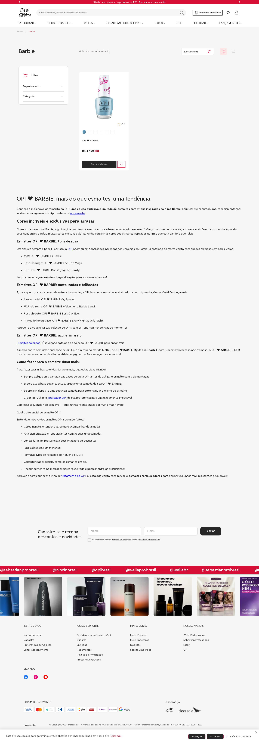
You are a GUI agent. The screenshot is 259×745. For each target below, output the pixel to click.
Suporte (81, 640)
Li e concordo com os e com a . (126, 540)
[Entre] (208, 12)
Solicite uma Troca (140, 650)
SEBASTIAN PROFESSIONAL (123, 23)
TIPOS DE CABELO (58, 23)
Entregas (82, 645)
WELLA (88, 23)
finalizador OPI (57, 398)
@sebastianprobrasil (216, 570)
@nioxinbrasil (60, 570)
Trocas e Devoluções (89, 660)
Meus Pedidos (138, 635)
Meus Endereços (139, 640)
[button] (238, 736)
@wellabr (174, 570)
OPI (179, 23)
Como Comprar (33, 635)
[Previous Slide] (19, 2)
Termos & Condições (121, 540)
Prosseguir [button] (197, 736)
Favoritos (135, 645)
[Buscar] (182, 12)
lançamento (77, 213)
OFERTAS (200, 23)
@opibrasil (96, 570)
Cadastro (29, 640)
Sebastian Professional (196, 640)
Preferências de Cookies (37, 645)
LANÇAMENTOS (229, 23)
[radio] (223, 51)
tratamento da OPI (73, 476)
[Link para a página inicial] (20, 31)
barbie (32, 32)
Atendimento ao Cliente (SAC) (94, 635)
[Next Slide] (240, 2)
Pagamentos (84, 650)
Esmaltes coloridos (28, 343)
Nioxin (186, 645)
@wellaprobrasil (136, 570)
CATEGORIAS (25, 23)
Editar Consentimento (36, 650)
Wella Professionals (194, 635)
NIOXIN (159, 23)
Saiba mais (116, 736)
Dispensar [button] (215, 736)
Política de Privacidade (149, 540)
